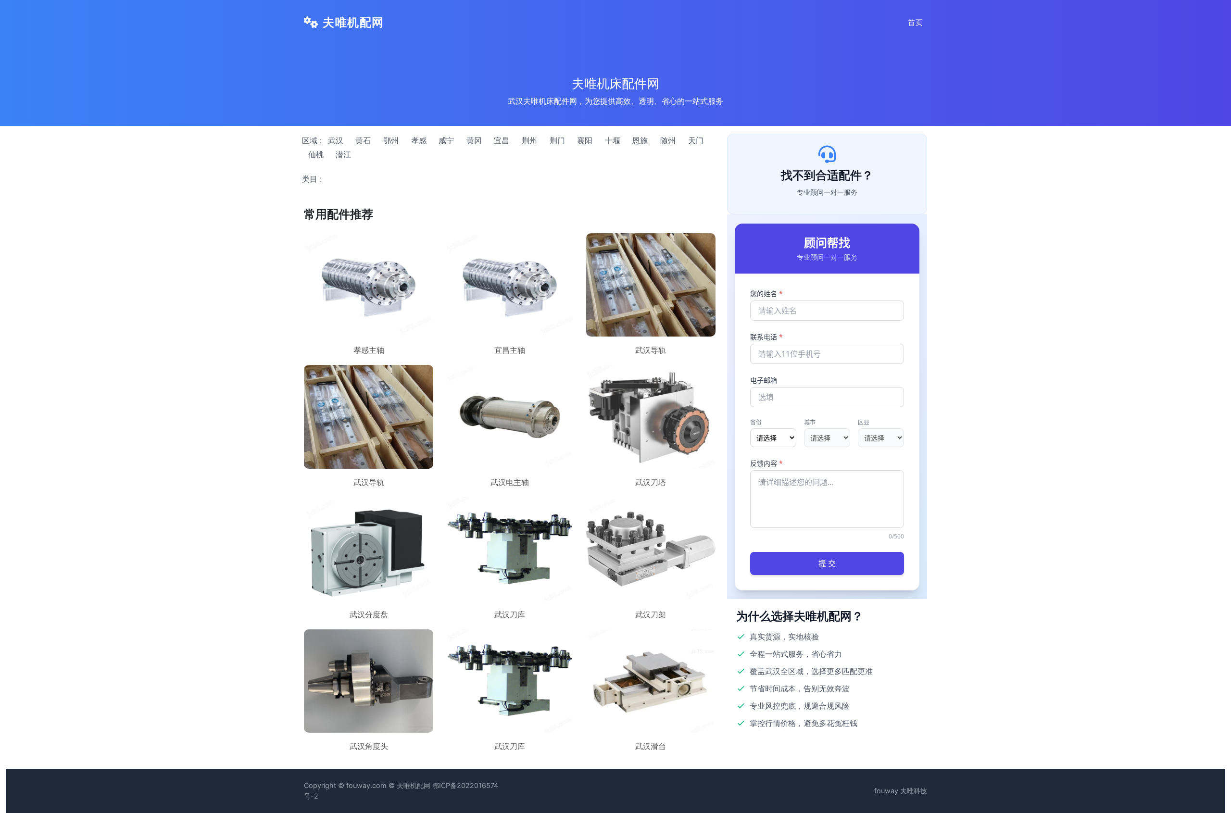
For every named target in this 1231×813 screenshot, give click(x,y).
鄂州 (391, 140)
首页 (915, 22)
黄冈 (474, 140)
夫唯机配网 (351, 22)
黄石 (363, 140)
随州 (668, 140)
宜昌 (501, 140)
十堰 (612, 140)
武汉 (335, 140)
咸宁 (446, 140)
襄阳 (584, 140)
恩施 (640, 140)
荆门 (557, 140)
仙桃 (316, 154)
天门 (695, 140)
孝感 (419, 140)
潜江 (343, 154)
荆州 (529, 140)
